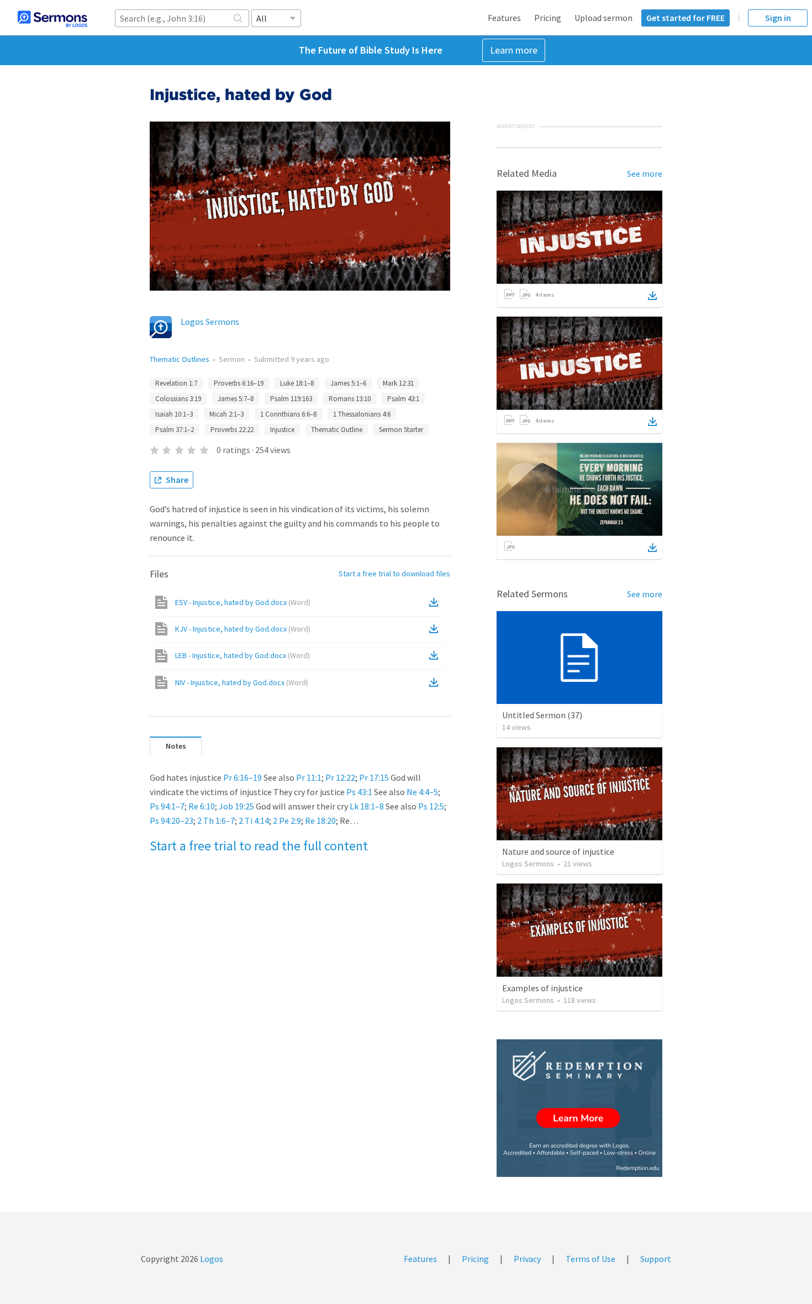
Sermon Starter (401, 429)
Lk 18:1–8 (367, 806)
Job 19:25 (236, 806)
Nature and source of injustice (558, 851)
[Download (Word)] (436, 602)
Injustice (282, 429)
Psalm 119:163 (291, 398)
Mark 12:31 (398, 383)
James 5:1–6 (348, 383)
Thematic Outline (336, 429)
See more (644, 173)
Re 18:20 (320, 820)
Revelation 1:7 (176, 383)
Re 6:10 (201, 806)
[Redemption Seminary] (579, 1108)
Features (504, 17)
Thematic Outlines (179, 359)
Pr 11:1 (308, 777)
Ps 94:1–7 (167, 806)
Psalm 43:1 (403, 398)
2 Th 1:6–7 (216, 820)
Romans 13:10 (350, 398)
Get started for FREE (685, 17)
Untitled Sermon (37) (542, 715)
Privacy (527, 1258)
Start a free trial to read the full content (259, 845)
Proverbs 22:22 (232, 429)
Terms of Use (590, 1258)
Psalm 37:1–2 (174, 429)
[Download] (652, 295)
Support (655, 1258)
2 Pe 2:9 (287, 820)
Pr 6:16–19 (242, 777)
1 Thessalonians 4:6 (362, 414)
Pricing (547, 17)
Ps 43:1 (359, 791)
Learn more (513, 50)
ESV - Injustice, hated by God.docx (242, 602)
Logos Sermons (210, 321)
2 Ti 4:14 (254, 820)
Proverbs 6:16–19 (238, 383)
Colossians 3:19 (178, 398)
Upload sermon (603, 17)
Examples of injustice (542, 987)
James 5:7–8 (236, 398)
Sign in (778, 17)
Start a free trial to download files (394, 574)
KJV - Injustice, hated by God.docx (242, 629)
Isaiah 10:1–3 (174, 414)
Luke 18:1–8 (297, 383)
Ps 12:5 (431, 806)
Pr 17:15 (374, 777)
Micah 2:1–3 (226, 414)
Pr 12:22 (340, 777)
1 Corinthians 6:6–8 (288, 414)
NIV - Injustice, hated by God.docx (241, 682)
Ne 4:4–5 (422, 791)
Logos (210, 1258)
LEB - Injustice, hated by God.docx (242, 655)
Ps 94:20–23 (171, 820)
